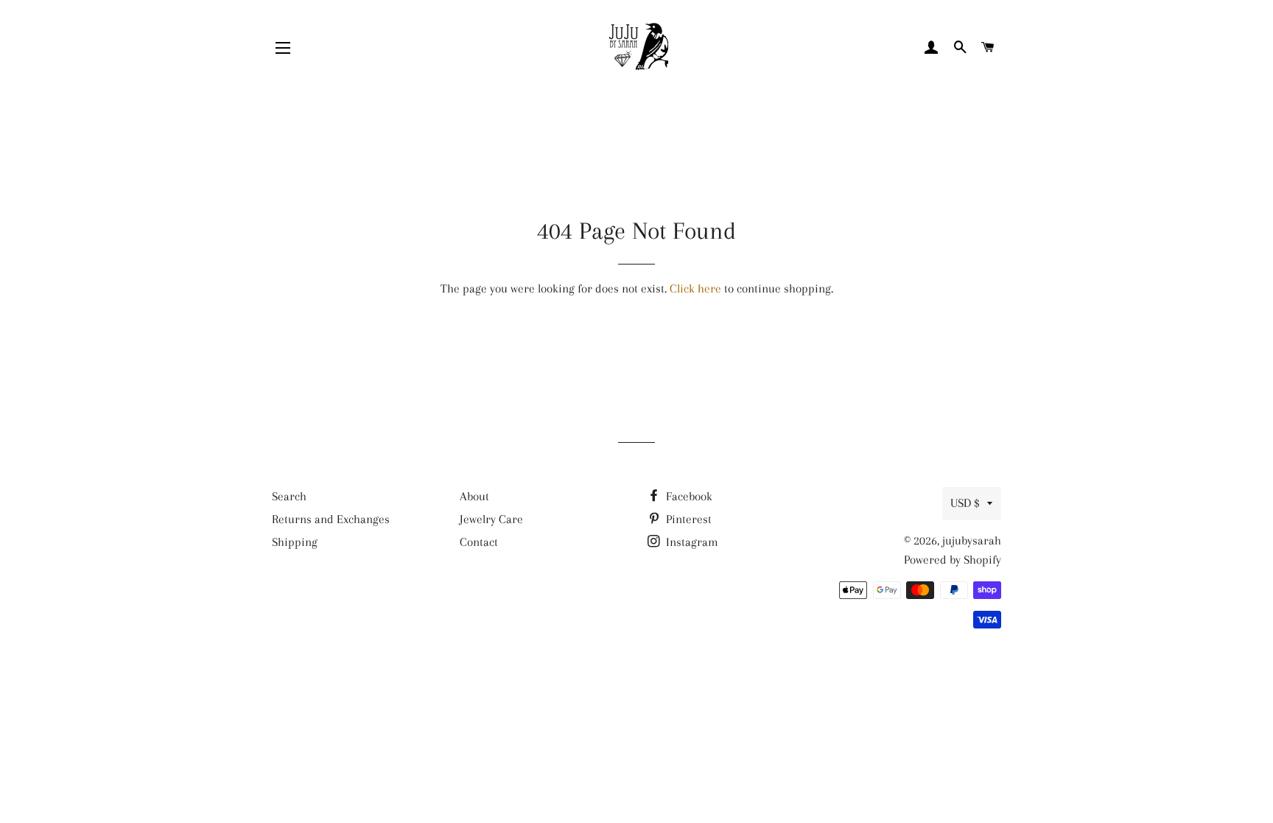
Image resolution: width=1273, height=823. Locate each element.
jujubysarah (971, 540)
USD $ (965, 503)
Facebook (687, 496)
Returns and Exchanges (331, 519)
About (474, 496)
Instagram (690, 542)
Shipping (295, 542)
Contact (479, 542)
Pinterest (687, 519)
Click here (695, 288)
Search (289, 496)
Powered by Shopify (952, 560)
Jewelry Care (491, 519)
